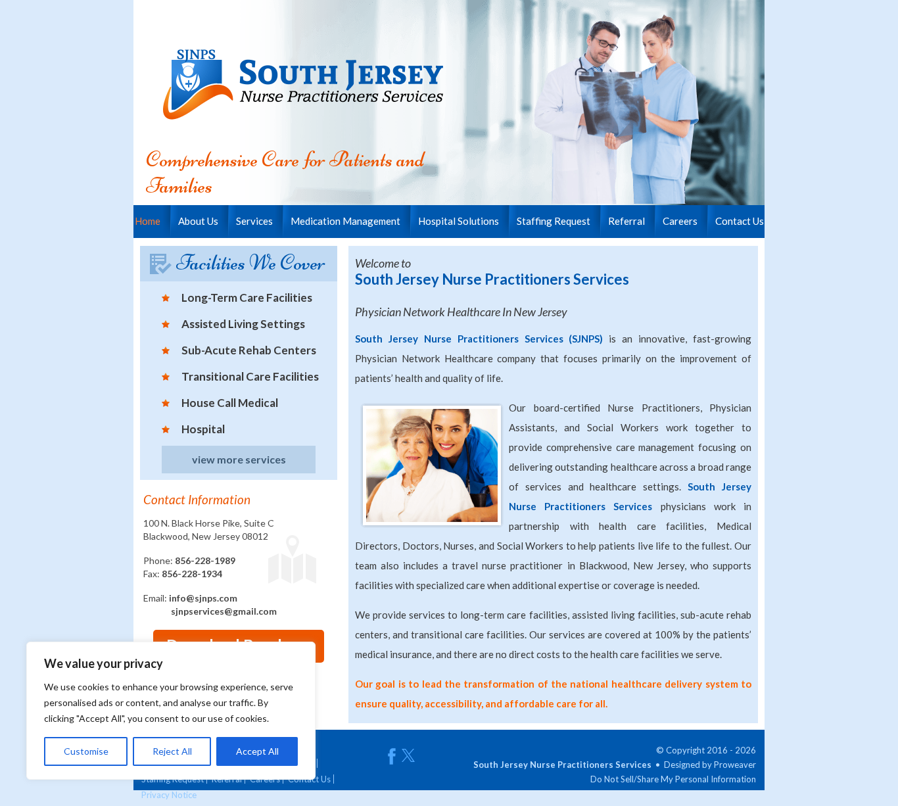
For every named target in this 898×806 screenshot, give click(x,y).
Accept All (257, 751)
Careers (680, 221)
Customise (86, 751)
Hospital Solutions (458, 221)
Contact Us (739, 221)
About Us (198, 221)
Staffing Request (553, 221)
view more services (239, 459)
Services (254, 221)
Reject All (172, 751)
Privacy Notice (169, 794)
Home (147, 221)
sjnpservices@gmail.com (224, 611)
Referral (626, 221)
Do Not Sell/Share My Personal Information (673, 779)
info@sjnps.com (203, 598)
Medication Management (345, 221)
